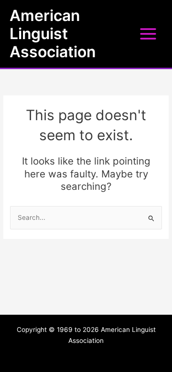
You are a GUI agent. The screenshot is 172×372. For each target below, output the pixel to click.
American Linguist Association (53, 34)
